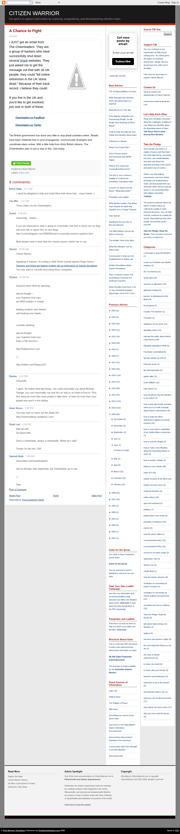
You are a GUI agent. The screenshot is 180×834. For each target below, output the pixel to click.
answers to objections (153, 284)
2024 (113, 317)
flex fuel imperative (152, 370)
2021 (113, 336)
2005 (113, 512)
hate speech (149, 389)
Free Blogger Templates (14, 830)
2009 (113, 414)
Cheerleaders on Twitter (28, 125)
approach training (151, 290)
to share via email (151, 664)
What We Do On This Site (120, 110)
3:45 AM (22, 213)
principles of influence (153, 522)
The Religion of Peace (118, 703)
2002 (113, 532)
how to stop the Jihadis (154, 442)
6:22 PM (23, 376)
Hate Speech (114, 216)
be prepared (149, 305)
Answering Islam (116, 756)
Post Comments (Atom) (33, 500)
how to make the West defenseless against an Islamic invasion (157, 420)
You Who (13, 201)
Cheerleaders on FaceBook (30, 117)
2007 (113, 499)
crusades (148, 318)
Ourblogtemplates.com (49, 830)
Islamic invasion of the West (156, 479)
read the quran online (153, 534)
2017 (113, 362)
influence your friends (153, 466)
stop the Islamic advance (154, 577)
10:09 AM (24, 249)
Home (56, 495)
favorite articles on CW (153, 358)
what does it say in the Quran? (157, 683)
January (117, 484)
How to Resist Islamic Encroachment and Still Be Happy (120, 156)
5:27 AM (28, 189)
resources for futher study (155, 553)
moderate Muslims (152, 491)
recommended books (153, 540)
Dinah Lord (14, 424)
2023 (113, 324)
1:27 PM (24, 201)
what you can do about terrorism (157, 698)
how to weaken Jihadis (153, 460)
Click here (121, 630)
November (118, 426)
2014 (113, 382)
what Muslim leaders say (154, 692)
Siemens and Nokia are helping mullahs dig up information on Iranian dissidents (56, 265)
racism (147, 528)
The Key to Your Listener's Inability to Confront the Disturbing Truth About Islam (121, 178)
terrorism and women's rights (156, 639)
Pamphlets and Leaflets (119, 197)
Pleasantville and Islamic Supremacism (82, 779)
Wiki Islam (113, 709)
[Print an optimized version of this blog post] (21, 165)
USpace (13, 277)
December (118, 419)
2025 (113, 311)
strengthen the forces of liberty (157, 605)
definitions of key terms (154, 324)
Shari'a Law (149, 565)
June (116, 445)
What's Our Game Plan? (119, 147)
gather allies (149, 376)
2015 (113, 375)
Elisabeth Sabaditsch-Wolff (155, 346)
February (118, 478)
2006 (113, 506)
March (117, 472)
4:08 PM (26, 424)
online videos (149, 497)
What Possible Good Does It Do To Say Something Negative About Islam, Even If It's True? (122, 290)
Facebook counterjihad (154, 352)
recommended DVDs (153, 546)
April (116, 465)
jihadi (24, 60)
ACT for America (151, 272)
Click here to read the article (77, 805)
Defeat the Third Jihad (17, 787)
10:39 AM (24, 277)
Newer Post (14, 495)
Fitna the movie (150, 364)
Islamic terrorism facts (153, 485)
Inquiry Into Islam (15, 776)
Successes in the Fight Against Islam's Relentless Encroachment (122, 728)
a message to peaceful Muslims (157, 253)
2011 (113, 401)
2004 (113, 519)
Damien (13, 249)
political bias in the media (154, 516)
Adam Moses (16, 408)
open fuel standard (152, 503)
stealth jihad (149, 571)
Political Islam (114, 697)
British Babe (15, 189)
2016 (113, 369)
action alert (24, 173)
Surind (12, 213)
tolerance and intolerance (155, 676)
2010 (113, 408)
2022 (113, 330)
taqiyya (147, 196)
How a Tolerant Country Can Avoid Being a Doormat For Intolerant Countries (121, 278)
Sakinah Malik (16, 456)
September (119, 432)
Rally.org (160, 52)
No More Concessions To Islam (21, 783)
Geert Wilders (150, 382)
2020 (113, 343)
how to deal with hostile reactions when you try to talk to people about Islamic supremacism (158, 407)
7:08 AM (30, 456)
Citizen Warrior (34, 13)
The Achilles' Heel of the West (121, 240)
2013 (113, 388)
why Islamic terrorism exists (156, 707)
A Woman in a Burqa (117, 141)
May (116, 459)
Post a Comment (17, 489)
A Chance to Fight (25, 31)
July (116, 439)
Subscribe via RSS (118, 76)
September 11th (151, 559)
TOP (177, 830)
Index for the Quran (118, 564)
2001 (113, 538)
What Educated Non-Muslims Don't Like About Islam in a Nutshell (121, 101)
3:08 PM (29, 408)
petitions (147, 509)
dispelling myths (151, 330)
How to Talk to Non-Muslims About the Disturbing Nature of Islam (156, 451)
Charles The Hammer (153, 312)
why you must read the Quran (156, 713)
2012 (113, 395)
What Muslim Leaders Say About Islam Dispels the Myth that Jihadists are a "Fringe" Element (123, 206)
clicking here (149, 55)
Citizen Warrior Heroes (18, 780)
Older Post (97, 495)
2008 (113, 493)
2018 (113, 356)
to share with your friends (155, 670)
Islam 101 (113, 691)
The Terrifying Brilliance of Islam (122, 91)
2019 (113, 349)
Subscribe (123, 61)
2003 (113, 525)
